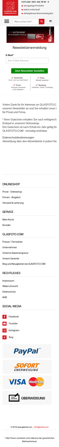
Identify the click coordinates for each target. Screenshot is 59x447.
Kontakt (6, 225)
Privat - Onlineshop (12, 191)
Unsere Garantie (10, 258)
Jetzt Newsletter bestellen (29, 70)
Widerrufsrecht (10, 286)
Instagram (14, 330)
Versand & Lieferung (13, 203)
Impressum (8, 280)
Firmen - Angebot (11, 197)
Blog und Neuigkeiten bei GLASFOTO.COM (23, 264)
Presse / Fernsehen (12, 242)
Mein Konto (8, 219)
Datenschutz (9, 291)
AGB (4, 297)
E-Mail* (9, 55)
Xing (11, 337)
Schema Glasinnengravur (15, 253)
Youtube (13, 323)
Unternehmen (9, 247)
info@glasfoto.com (41, 427)
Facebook (13, 316)
